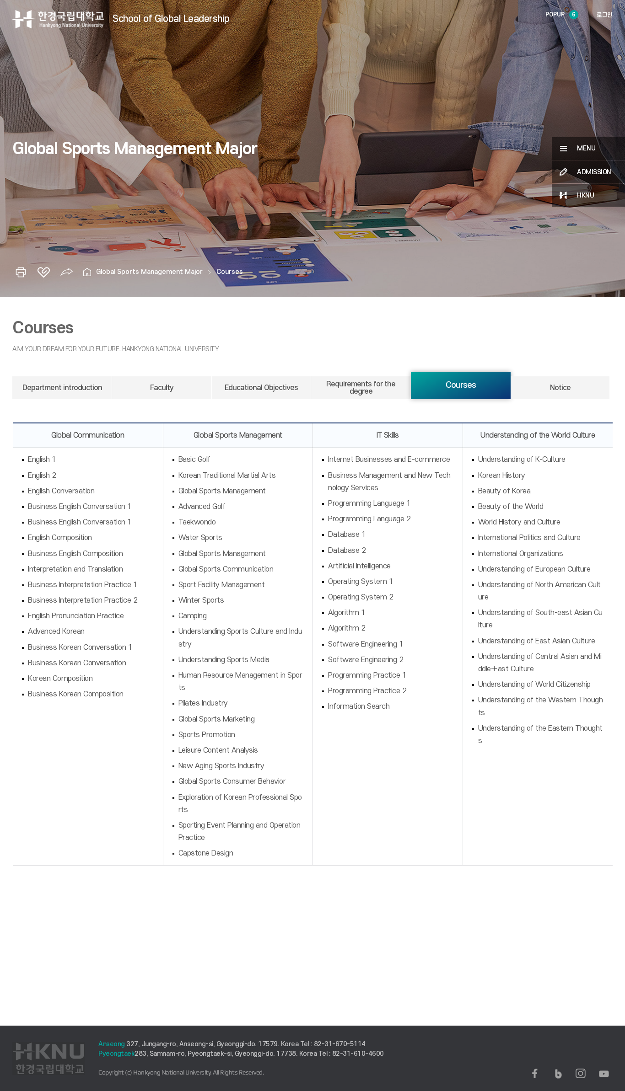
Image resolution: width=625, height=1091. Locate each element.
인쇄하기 (20, 272)
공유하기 (66, 272)
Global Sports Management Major (149, 272)
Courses (229, 272)
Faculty (161, 388)
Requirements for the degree (360, 388)
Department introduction (62, 388)
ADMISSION (594, 172)
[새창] (535, 1073)
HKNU (585, 195)
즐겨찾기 (43, 272)
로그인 (605, 15)
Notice (560, 388)
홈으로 (87, 272)
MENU (586, 148)
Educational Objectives (261, 388)
